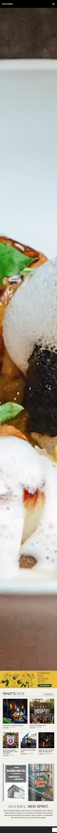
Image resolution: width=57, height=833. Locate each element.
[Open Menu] (53, 4)
